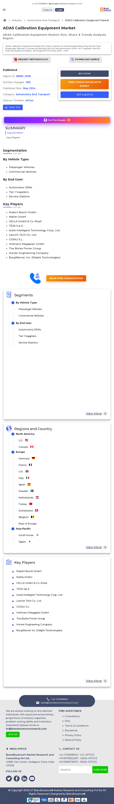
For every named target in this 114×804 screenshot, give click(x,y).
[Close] (86, 374)
